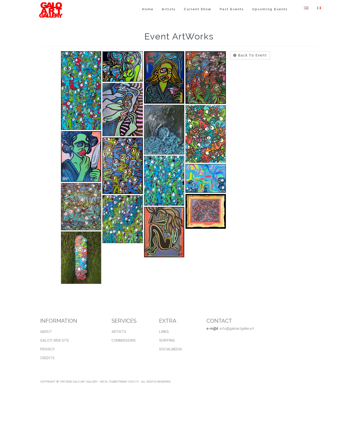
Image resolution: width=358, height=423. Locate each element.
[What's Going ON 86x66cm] (206, 211)
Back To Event (252, 55)
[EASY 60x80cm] (164, 77)
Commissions (124, 340)
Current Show (197, 9)
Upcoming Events (270, 9)
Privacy (47, 349)
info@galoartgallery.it (237, 328)
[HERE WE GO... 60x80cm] (206, 77)
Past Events (232, 9)
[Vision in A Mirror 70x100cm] (164, 232)
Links (164, 331)
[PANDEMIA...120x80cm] (206, 178)
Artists (169, 9)
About (46, 331)
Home (147, 9)
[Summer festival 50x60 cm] (123, 219)
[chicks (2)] (123, 66)
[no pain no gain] (81, 206)
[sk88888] (81, 257)
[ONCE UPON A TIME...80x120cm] (123, 166)
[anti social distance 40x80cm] (81, 90)
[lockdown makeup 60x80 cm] (81, 156)
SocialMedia (170, 349)
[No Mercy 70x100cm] (206, 134)
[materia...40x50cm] (164, 129)
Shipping (167, 340)
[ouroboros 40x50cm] (164, 181)
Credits (47, 358)
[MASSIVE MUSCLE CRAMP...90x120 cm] (123, 109)
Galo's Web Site (54, 340)
